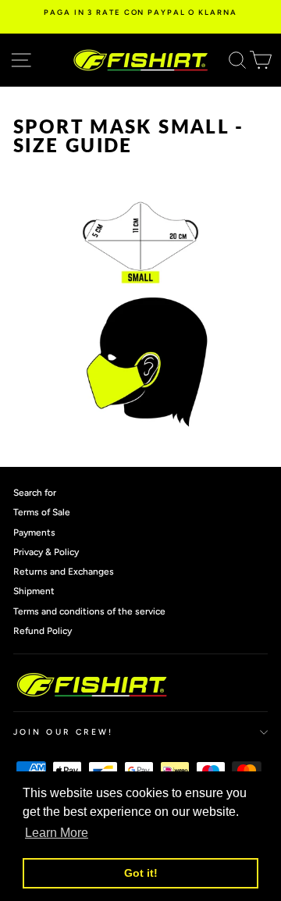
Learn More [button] (56, 832)
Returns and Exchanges (63, 571)
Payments (34, 532)
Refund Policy (42, 630)
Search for (34, 492)
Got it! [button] (141, 873)
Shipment (34, 591)
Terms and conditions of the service (89, 611)
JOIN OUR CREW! (63, 732)
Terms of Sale (41, 512)
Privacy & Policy (46, 552)
